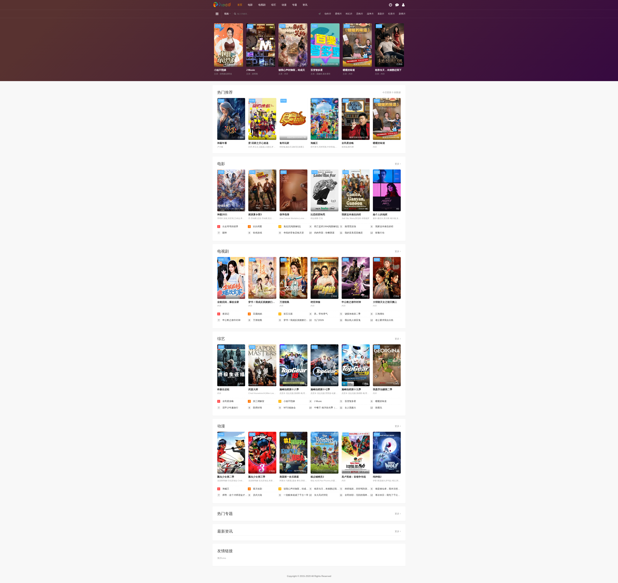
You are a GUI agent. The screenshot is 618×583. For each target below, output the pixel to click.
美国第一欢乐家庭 (289, 476)
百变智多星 (284, 70)
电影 (250, 4)
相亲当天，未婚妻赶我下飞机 (358, 70)
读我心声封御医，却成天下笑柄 (263, 70)
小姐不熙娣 (287, 401)
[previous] (216, 49)
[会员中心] (403, 5)
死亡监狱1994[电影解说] (324, 226)
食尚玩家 (284, 143)
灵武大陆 (255, 495)
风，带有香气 (319, 313)
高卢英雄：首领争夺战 (354, 476)
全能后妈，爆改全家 (228, 302)
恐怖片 (359, 13)
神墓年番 (222, 143)
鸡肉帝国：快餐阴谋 (321, 232)
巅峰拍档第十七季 (320, 389)
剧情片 (402, 13)
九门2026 (316, 320)
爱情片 (338, 13)
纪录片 (391, 13)
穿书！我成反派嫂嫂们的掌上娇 (265, 302)
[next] (402, 49)
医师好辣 (255, 407)
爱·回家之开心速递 (258, 143)
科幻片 (349, 13)
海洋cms (221, 558)
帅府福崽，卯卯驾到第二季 (355, 488)
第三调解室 (256, 401)
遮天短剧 (255, 488)
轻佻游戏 (255, 232)
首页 (239, 4)
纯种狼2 (377, 476)
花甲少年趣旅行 (383, 70)
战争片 (370, 13)
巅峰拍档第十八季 (289, 389)
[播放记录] (390, 5)
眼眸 (222, 232)
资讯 (305, 4)
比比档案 (255, 226)
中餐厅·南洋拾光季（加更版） (324, 407)
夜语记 (223, 313)
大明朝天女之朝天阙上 (385, 302)
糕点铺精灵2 (317, 476)
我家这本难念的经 (351, 214)
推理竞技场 (348, 226)
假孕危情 (284, 214)
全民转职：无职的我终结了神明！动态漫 (355, 495)
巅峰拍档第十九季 (351, 389)
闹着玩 (376, 407)
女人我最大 (348, 407)
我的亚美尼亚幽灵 (351, 232)
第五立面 (286, 313)
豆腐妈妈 (255, 313)
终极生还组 (223, 389)
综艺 (273, 4)
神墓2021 (222, 214)
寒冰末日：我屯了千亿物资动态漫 (385, 495)
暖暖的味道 (317, 70)
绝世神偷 (315, 302)
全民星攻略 (348, 143)
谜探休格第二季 (351, 313)
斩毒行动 (377, 232)
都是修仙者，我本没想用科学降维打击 (386, 488)
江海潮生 (377, 313)
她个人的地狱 (380, 214)
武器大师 (253, 389)
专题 (294, 4)
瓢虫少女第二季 (225, 476)
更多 (397, 164)
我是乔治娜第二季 (382, 389)
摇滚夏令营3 (255, 214)
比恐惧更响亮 (318, 214)
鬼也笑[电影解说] (290, 226)
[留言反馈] (397, 5)
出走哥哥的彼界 (228, 226)
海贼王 (314, 143)
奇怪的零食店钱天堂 (291, 232)
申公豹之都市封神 (351, 302)
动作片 (327, 13)
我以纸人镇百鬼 (350, 320)
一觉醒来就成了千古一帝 (294, 495)
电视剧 (262, 4)
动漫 (284, 4)
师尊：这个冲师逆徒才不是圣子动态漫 (233, 495)
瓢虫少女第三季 (256, 476)
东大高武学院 (318, 495)
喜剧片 (381, 13)
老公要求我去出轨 (381, 320)
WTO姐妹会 (287, 407)
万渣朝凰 (284, 302)
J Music (218, 70)
